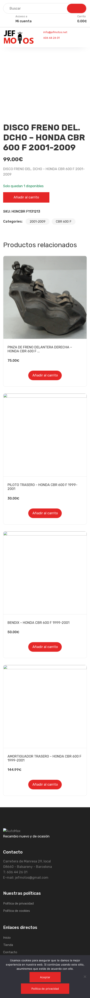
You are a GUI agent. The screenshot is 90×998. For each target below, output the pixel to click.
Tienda (8, 945)
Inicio (7, 937)
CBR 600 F (63, 221)
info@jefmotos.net (55, 32)
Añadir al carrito (26, 197)
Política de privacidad (18, 903)
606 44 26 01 (51, 37)
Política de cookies (16, 911)
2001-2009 (37, 221)
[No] (85, 976)
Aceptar (45, 977)
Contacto (10, 952)
